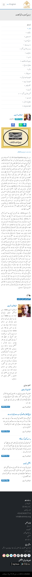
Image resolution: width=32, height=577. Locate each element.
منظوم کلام (28, 85)
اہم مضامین (28, 36)
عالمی (29, 69)
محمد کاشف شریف (18, 115)
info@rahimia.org (23, 516)
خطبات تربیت (27, 81)
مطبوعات (28, 529)
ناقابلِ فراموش (27, 102)
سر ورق (29, 526)
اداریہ (29, 57)
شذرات (29, 98)
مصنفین (29, 536)
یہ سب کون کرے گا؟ (25, 439)
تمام (30, 28)
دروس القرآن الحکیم (26, 49)
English (13, 4)
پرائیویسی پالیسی (27, 533)
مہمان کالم (28, 73)
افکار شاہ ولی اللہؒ (27, 106)
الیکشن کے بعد (27, 463)
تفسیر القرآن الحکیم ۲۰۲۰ (25, 94)
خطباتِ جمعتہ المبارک (26, 77)
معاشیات (28, 53)
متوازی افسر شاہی (26, 390)
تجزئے (29, 89)
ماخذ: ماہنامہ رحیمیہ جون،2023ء (24, 152)
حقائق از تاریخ (27, 65)
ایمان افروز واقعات (26, 61)
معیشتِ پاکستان (27, 299)
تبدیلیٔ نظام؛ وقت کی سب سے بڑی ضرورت (19, 414)
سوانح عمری (28, 41)
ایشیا (23, 299)
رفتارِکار (29, 32)
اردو (8, 4)
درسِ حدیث (28, 45)
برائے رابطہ (28, 539)
